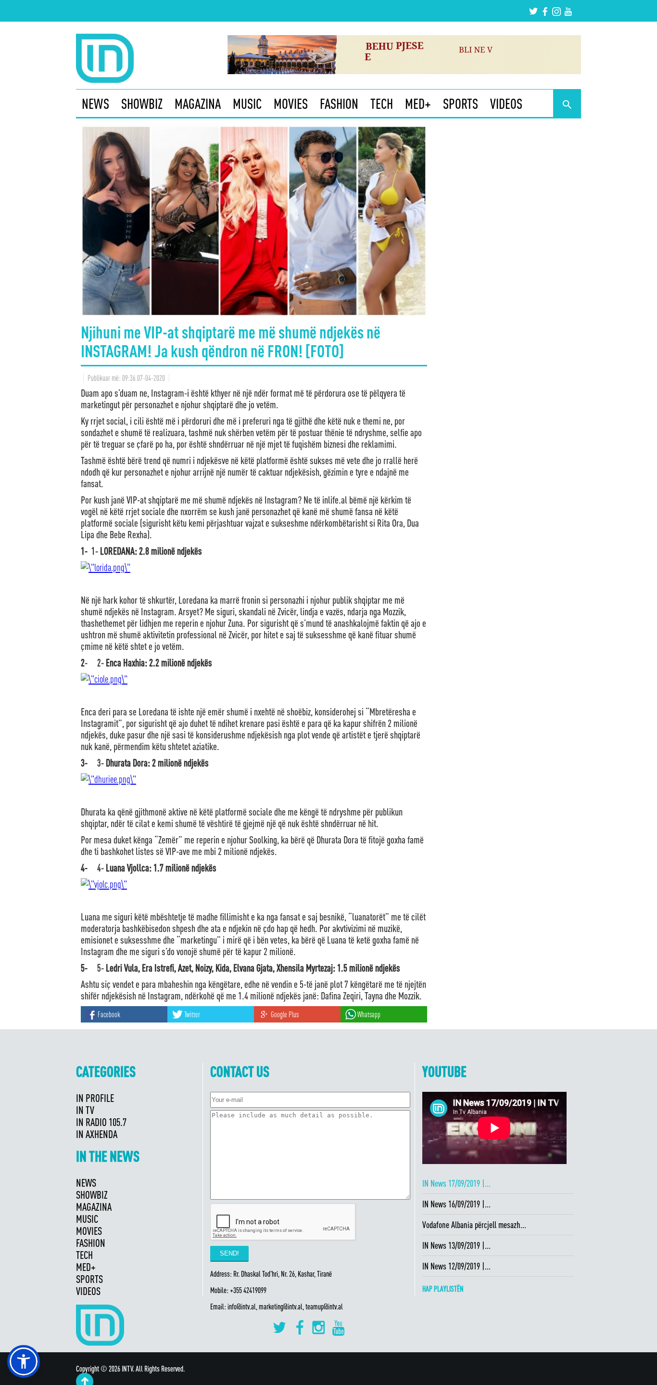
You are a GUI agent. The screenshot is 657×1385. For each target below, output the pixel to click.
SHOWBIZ (142, 103)
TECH (381, 103)
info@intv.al (241, 1306)
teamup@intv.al (324, 1306)
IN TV (85, 1110)
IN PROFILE (95, 1098)
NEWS (95, 103)
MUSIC (247, 103)
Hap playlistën (443, 1288)
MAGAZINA (198, 103)
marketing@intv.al (281, 1306)
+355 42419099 (248, 1290)
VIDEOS (506, 103)
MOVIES (291, 103)
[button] (24, 1361)
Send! (229, 1253)
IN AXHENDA (96, 1134)
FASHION (339, 103)
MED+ (418, 103)
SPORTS (460, 103)
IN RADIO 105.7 (101, 1122)
